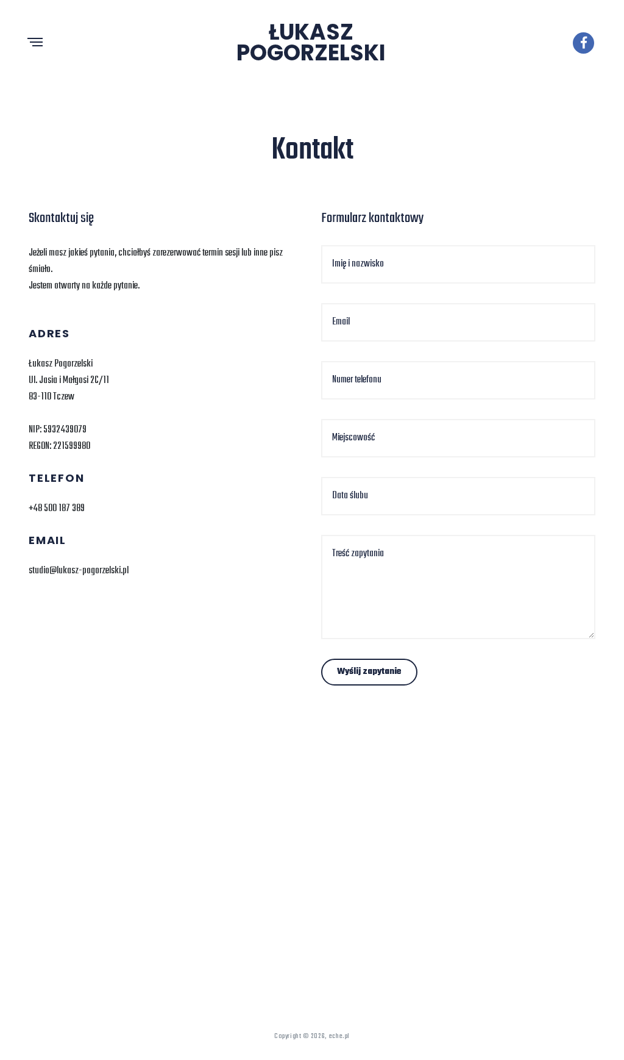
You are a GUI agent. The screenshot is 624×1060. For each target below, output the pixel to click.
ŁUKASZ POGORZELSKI (311, 42)
